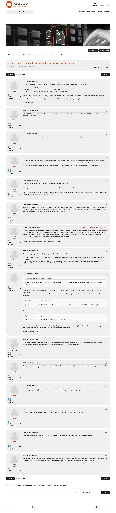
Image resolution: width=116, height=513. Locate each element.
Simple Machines (19, 507)
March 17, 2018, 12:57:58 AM (30, 204)
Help (95, 507)
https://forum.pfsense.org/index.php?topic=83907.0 (45, 435)
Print (105, 74)
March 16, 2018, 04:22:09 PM (30, 157)
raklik (14, 91)
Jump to (77, 492)
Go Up (10, 478)
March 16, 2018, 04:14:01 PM (30, 134)
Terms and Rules (101, 507)
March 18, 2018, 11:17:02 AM (30, 362)
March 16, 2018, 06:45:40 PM (30, 180)
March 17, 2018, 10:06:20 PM (30, 250)
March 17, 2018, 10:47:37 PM (30, 273)
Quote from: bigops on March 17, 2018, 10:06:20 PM (38, 278)
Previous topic (96, 67)
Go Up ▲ (108, 507)
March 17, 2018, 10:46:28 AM (32, 227)
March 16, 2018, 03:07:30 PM (30, 82)
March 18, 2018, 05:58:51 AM (30, 339)
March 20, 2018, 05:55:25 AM (30, 432)
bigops (14, 120)
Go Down (10, 74)
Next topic (105, 67)
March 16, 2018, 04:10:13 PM (30, 110)
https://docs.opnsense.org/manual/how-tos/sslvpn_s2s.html (76, 187)
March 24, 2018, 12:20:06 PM (30, 455)
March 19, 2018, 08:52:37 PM (30, 409)
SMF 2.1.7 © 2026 (10, 507)
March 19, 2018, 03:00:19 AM (30, 386)
